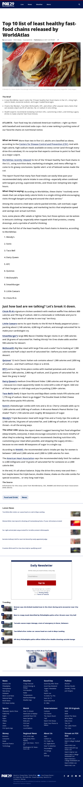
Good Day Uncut (49, 701)
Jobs (45, 753)
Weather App (27, 700)
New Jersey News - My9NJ (29, 739)
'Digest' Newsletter (50, 688)
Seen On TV (48, 698)
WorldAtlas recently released (16, 160)
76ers (4, 723)
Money (5, 733)
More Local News (8, 696)
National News (7, 698)
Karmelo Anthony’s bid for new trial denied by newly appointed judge (24, 539)
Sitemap (46, 756)
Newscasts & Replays (30, 714)
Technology (6, 746)
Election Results (70, 686)
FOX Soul (26, 723)
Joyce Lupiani (8, 40)
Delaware (5, 693)
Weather (27, 681)
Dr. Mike (46, 703)
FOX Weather (27, 690)
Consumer (5, 739)
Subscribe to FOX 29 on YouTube (39, 651)
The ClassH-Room (50, 716)
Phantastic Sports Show (10, 711)
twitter (68, 776)
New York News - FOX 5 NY (31, 744)
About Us (48, 733)
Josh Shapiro (69, 691)
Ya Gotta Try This (49, 696)
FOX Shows (47, 714)
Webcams (26, 721)
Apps (45, 736)
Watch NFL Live (70, 739)
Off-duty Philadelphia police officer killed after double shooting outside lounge (44, 639)
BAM (66, 714)
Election (67, 684)
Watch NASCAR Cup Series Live (71, 749)
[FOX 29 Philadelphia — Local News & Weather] (9, 4)
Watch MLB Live (70, 745)
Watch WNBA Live (71, 763)
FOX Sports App (7, 728)
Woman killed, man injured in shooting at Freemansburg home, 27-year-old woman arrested (32, 521)
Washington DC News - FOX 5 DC (30, 748)
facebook (64, 776)
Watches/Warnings (29, 698)
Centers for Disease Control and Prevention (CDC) (43, 144)
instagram (72, 776)
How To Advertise (50, 746)
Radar (25, 693)
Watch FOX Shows (50, 721)
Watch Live (47, 693)
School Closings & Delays (29, 687)
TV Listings (47, 751)
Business (5, 736)
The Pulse (68, 728)
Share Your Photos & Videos (51, 724)
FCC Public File (48, 741)
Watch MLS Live (70, 765)
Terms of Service (43, 594)
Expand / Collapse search (79, 4)
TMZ (45, 718)
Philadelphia (6, 686)
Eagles (4, 716)
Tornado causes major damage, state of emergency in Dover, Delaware (41, 623)
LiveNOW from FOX (29, 716)
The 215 (67, 723)
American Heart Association (20, 458)
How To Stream (28, 711)
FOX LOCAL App (28, 736)
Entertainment (50, 708)
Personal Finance (8, 743)
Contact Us (47, 739)
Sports (5, 708)
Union (4, 726)
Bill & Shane (69, 718)
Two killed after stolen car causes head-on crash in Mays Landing (23, 512)
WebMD (19, 449)
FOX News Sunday (8, 703)
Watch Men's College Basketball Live (71, 755)
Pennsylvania (6, 688)
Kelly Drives (68, 721)
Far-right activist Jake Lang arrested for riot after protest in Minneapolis (25, 530)
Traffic (46, 691)
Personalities (48, 748)
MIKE (66, 711)
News (24, 497)
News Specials (28, 718)
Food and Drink (27, 40)
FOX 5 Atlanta (17, 40)
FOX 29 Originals (72, 708)
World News (6, 701)
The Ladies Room (70, 726)
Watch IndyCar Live (71, 752)
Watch (26, 708)
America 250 (6, 684)
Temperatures (27, 695)
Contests (47, 711)
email (79, 776)
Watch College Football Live (72, 742)
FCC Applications (49, 743)
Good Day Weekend (50, 686)
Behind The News (70, 716)
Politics (68, 681)
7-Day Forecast (28, 684)
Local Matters (27, 728)
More (49, 4)
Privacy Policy (43, 592)
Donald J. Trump (70, 688)
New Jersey (6, 691)
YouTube (26, 726)
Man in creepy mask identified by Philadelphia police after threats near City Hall (45, 615)
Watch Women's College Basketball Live (72, 759)
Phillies (4, 721)
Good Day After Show (51, 684)
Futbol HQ (5, 714)
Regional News (30, 733)
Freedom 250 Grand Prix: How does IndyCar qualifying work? (22, 548)
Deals (4, 741)
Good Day (48, 681)
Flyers (4, 718)
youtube (76, 776)
